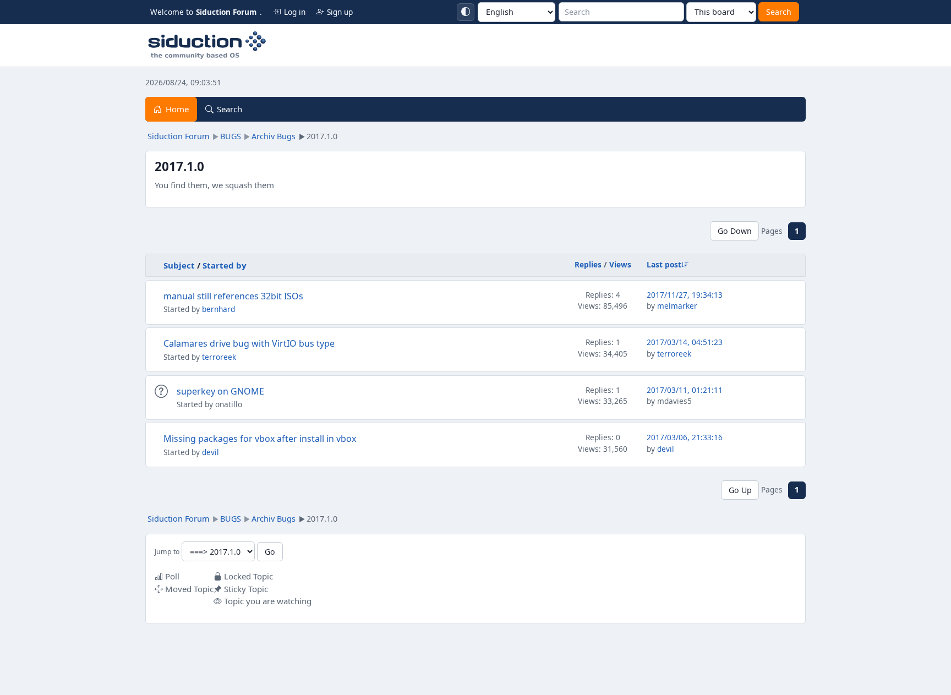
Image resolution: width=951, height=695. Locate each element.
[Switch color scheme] (465, 12)
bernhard (218, 309)
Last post (664, 264)
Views (620, 264)
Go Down (735, 231)
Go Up (740, 490)
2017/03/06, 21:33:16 (685, 437)
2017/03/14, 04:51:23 (685, 342)
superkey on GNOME (220, 391)
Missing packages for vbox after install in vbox (259, 439)
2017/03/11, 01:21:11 (685, 390)
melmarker (677, 305)
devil (210, 452)
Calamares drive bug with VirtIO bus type (249, 343)
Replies (588, 264)
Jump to (167, 552)
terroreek (219, 357)
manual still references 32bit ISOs (233, 296)
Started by (225, 265)
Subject (179, 265)
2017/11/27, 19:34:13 (685, 294)
